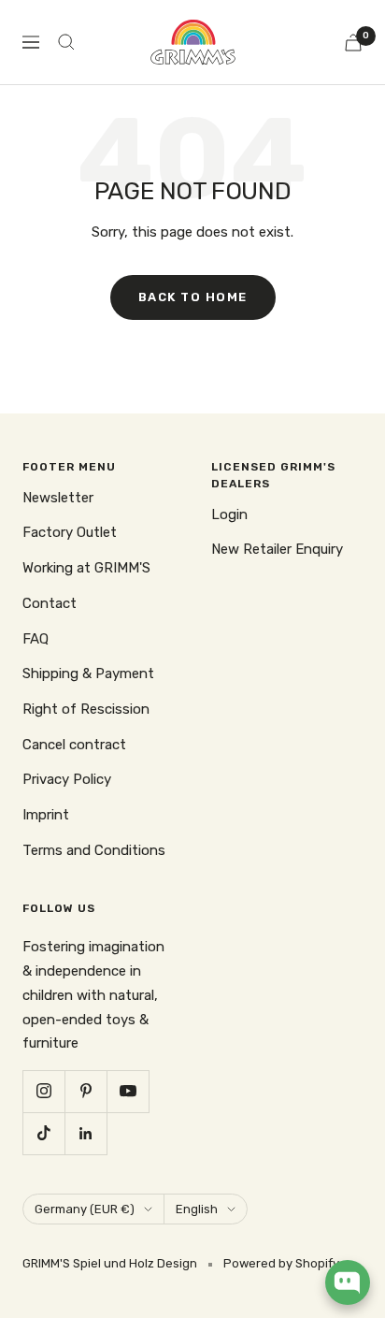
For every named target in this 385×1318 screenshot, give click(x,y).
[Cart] (353, 42)
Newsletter (57, 497)
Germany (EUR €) (85, 1209)
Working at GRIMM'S (86, 567)
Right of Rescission (86, 709)
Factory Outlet (69, 532)
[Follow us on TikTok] (43, 1133)
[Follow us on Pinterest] (85, 1091)
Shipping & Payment (88, 673)
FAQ (35, 638)
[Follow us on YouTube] (128, 1091)
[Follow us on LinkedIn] (85, 1133)
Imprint (45, 814)
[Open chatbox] (347, 1282)
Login (229, 514)
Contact (49, 603)
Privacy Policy (66, 779)
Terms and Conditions (93, 850)
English (197, 1209)
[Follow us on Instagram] (43, 1091)
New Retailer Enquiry (277, 549)
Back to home (193, 297)
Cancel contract (74, 744)
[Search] (66, 42)
